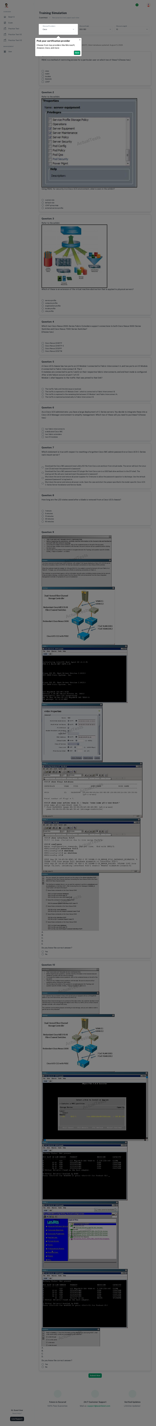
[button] (80, 40)
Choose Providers (49, 26)
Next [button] (77, 53)
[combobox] (55, 29)
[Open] (73, 29)
